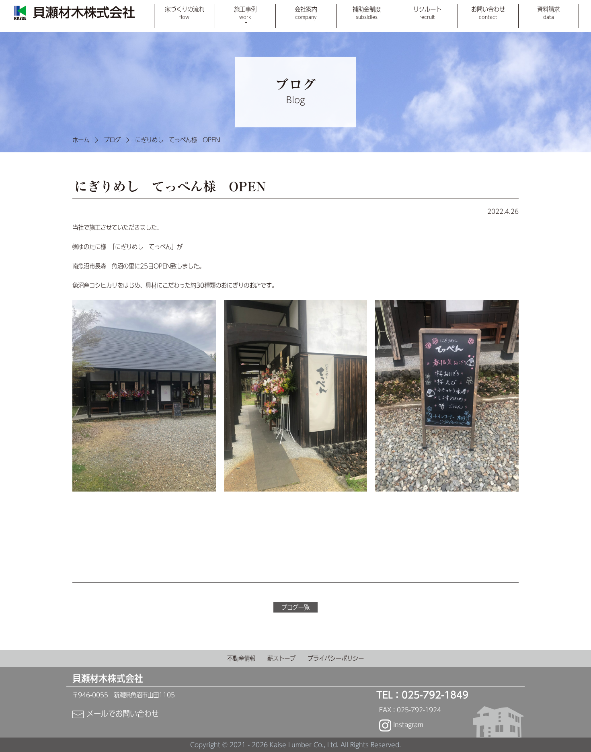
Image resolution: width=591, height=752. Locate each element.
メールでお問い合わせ (121, 713)
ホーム (80, 140)
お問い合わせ (488, 12)
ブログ (112, 140)
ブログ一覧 (295, 607)
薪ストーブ (281, 658)
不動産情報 (241, 658)
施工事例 (245, 12)
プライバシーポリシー (336, 658)
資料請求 (548, 12)
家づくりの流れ (184, 12)
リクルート (427, 12)
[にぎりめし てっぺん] (144, 395)
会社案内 (306, 12)
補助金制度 (367, 12)
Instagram (407, 724)
